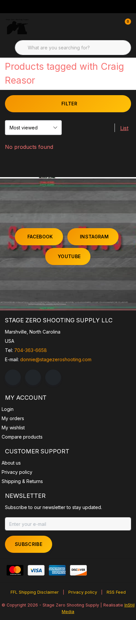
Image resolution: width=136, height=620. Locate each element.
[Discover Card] (78, 570)
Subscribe (28, 544)
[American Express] (57, 570)
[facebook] (13, 377)
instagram (94, 236)
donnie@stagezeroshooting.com (55, 359)
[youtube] (53, 377)
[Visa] (36, 570)
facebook (40, 236)
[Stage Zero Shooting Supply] (17, 26)
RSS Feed (116, 592)
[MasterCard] (15, 570)
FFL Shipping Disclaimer (35, 592)
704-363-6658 (30, 350)
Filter (69, 103)
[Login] (99, 26)
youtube (69, 256)
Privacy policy (82, 592)
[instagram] (33, 377)
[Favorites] (112, 26)
